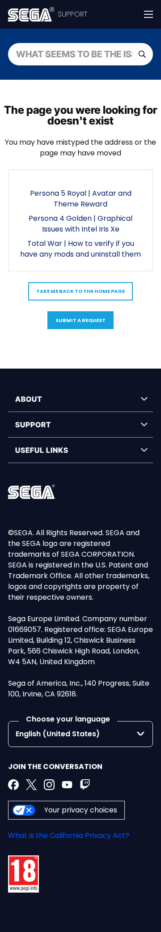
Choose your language (68, 719)
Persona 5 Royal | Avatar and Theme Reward (80, 198)
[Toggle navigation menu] (148, 14)
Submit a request (80, 320)
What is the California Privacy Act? (68, 835)
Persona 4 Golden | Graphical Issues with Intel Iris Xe (80, 223)
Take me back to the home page (80, 291)
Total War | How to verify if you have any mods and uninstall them (80, 248)
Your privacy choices (80, 810)
